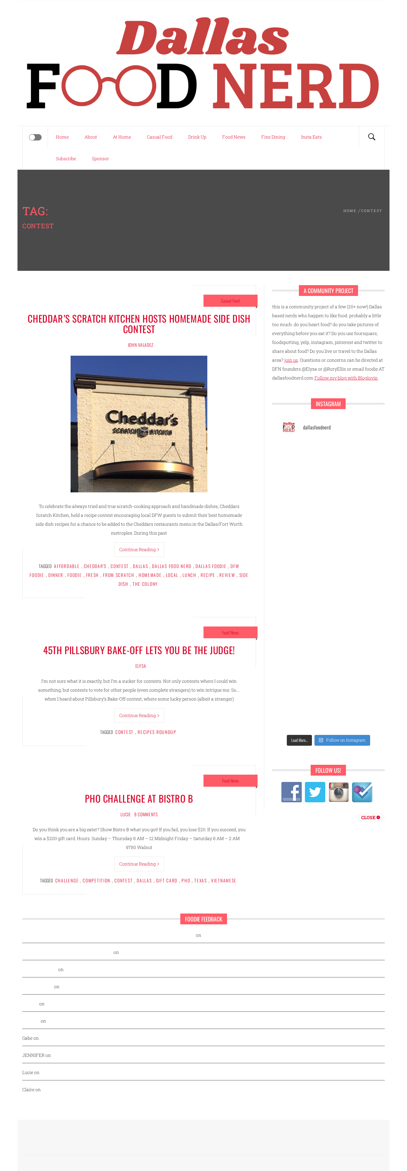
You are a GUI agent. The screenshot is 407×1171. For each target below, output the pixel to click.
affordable (66, 566)
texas (200, 880)
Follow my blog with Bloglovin (346, 378)
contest (120, 566)
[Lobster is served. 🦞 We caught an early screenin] (353, 572)
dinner (55, 575)
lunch (190, 575)
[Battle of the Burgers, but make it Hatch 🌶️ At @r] (353, 484)
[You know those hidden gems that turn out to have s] (304, 629)
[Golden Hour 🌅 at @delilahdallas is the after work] (353, 716)
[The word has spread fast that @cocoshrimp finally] (353, 629)
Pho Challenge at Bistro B (139, 798)
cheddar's (95, 566)
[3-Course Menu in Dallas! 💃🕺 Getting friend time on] (304, 456)
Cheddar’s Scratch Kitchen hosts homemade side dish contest (139, 323)
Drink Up (197, 137)
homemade (150, 575)
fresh (92, 575)
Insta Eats (311, 137)
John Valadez (141, 344)
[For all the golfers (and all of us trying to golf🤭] (304, 514)
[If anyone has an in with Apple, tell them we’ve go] (304, 659)
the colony (145, 583)
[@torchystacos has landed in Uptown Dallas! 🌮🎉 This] (353, 600)
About (91, 137)
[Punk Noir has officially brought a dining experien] (304, 543)
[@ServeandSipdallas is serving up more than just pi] (304, 572)
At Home (122, 137)
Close (368, 817)
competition (96, 880)
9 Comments (146, 814)
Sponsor (100, 158)
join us (291, 360)
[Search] (371, 137)
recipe (208, 575)
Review (227, 575)
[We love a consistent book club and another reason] (353, 659)
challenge (67, 880)
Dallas (140, 566)
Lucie (126, 814)
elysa (140, 665)
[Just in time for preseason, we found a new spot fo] (353, 543)
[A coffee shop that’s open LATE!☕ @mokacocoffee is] (353, 688)
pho (186, 880)
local (172, 575)
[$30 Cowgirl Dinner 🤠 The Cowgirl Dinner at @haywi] (304, 688)
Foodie (74, 575)
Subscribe (66, 158)
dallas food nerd (171, 566)
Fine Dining (273, 137)
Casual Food (159, 137)
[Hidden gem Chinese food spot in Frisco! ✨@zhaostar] (304, 716)
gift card (167, 880)
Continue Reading (137, 549)
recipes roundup (157, 732)
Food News (233, 137)
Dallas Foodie (211, 566)
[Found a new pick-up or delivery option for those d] (353, 514)
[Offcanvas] (35, 137)
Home (62, 137)
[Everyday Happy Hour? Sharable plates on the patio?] (304, 600)
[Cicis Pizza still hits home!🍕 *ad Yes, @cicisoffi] (353, 456)
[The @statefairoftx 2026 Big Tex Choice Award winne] (304, 484)
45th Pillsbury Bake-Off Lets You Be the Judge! (139, 650)
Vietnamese (224, 880)
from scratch (119, 575)
